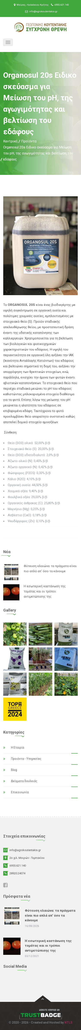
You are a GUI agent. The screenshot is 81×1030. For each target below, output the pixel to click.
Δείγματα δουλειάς (24, 781)
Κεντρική (10, 141)
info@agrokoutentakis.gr (43, 11)
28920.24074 (17, 873)
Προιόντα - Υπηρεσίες (26, 758)
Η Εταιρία (17, 747)
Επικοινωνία (20, 792)
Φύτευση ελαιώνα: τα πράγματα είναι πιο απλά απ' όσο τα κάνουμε (50, 915)
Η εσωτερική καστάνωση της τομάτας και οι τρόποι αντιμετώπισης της (45, 591)
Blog (14, 770)
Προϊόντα (29, 141)
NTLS (68, 1022)
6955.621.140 (61, 4)
